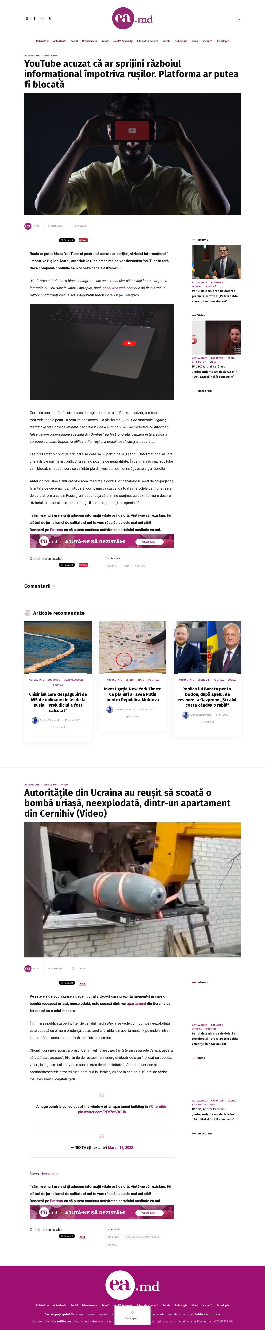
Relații (105, 41)
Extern (130, 680)
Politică (211, 286)
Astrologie (223, 41)
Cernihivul (113, 1237)
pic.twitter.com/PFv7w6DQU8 (102, 1112)
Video (194, 41)
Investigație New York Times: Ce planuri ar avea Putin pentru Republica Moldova (132, 694)
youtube (140, 566)
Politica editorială (207, 1314)
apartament (136, 1003)
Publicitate (42, 41)
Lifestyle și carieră (147, 41)
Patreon (56, 530)
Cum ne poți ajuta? (57, 1314)
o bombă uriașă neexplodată (142, 1237)
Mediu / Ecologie (73, 680)
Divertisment (89, 41)
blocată (112, 566)
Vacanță (207, 41)
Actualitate (59, 41)
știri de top (50, 55)
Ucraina (112, 1245)
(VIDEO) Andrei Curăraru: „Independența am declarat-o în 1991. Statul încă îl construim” (214, 372)
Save (80, 739)
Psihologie (181, 41)
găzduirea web (114, 288)
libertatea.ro (50, 1174)
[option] (58, 685)
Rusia (126, 566)
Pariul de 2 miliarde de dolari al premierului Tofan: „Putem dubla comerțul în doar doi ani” (215, 296)
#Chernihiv (158, 1106)
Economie (217, 282)
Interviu (197, 286)
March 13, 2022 (120, 1147)
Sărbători (217, 358)
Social (74, 41)
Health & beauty (123, 41)
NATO (141, 680)
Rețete (166, 41)
